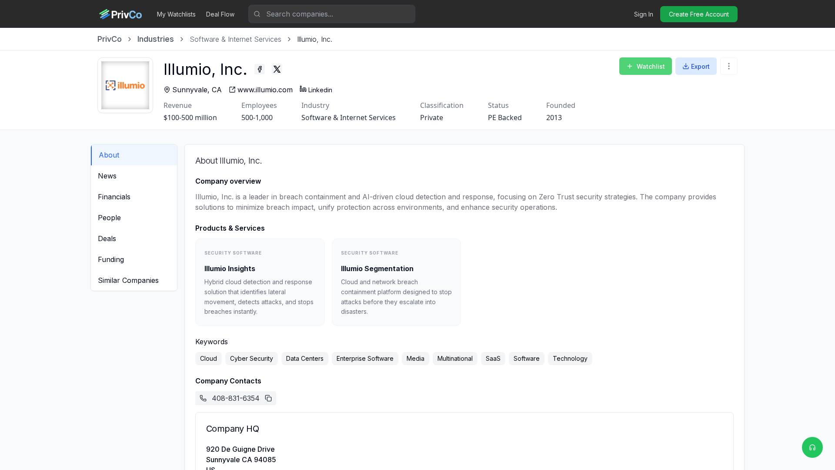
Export (700, 66)
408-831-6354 (236, 398)
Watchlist (651, 66)
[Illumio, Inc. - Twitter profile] (277, 69)
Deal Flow (220, 14)
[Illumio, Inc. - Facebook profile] (259, 69)
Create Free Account (699, 14)
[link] (314, 39)
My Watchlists (176, 14)
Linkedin (320, 90)
